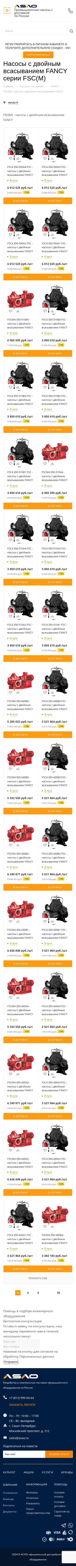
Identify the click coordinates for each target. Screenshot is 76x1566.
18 (58, 1293)
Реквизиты (33, 1503)
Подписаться (59, 1454)
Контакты (8, 1505)
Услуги (47, 1472)
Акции (29, 1472)
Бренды (67, 1472)
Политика (32, 1498)
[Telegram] (63, 1525)
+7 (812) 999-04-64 (70, 10)
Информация (36, 1484)
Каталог (9, 1472)
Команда (8, 1499)
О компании (10, 1492)
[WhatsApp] (70, 1525)
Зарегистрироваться (38, 54)
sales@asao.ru (19, 1438)
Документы (9, 1511)
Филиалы (32, 1492)
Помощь (61, 1484)
